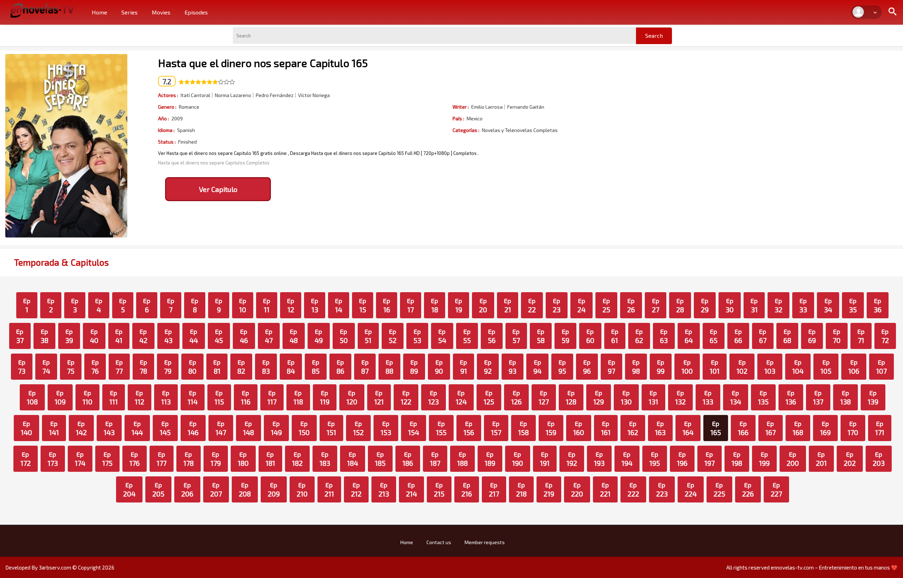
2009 (177, 118)
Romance (189, 106)
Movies (161, 12)
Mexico (475, 118)
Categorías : (466, 130)
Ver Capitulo (218, 189)
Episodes (196, 12)
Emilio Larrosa (487, 106)
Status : (167, 142)
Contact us (438, 542)
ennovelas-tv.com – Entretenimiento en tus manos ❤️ (834, 567)
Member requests (485, 542)
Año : (163, 118)
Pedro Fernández (274, 95)
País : (458, 118)
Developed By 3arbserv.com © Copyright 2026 (59, 567)
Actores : (168, 95)
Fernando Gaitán (525, 106)
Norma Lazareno (233, 95)
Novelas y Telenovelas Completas (520, 130)
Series (129, 12)
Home (99, 12)
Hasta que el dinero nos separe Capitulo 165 (263, 62)
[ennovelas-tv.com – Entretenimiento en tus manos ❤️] (42, 10)
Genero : (167, 107)
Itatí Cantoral (195, 95)
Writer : (461, 107)
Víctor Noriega (314, 95)
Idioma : (166, 130)
